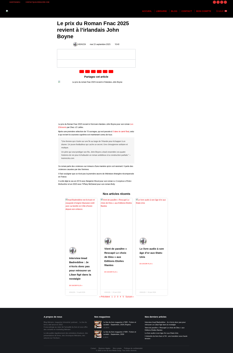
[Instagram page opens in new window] (218, 2)
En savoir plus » (75, 285)
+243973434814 (14, 2)
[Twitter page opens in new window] (221, 2)
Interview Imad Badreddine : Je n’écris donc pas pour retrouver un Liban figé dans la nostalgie (165, 323)
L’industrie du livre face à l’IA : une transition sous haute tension (166, 337)
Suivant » (129, 297)
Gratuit (221, 11)
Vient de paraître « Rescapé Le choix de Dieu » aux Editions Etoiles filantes (115, 257)
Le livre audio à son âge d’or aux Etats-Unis (152, 252)
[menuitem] (147, 11)
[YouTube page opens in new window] (225, 2)
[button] (132, 54)
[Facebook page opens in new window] (214, 2)
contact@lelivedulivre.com (37, 2)
